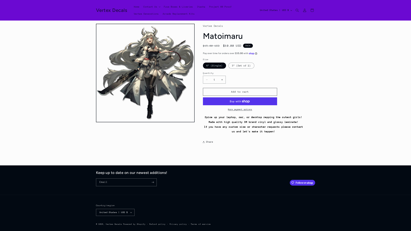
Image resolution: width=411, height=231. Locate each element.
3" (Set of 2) (241, 65)
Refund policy (157, 224)
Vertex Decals (114, 224)
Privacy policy (178, 224)
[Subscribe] (152, 182)
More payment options (240, 109)
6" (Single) (214, 65)
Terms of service (201, 224)
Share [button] (209, 142)
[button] (151, 6)
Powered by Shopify (134, 224)
